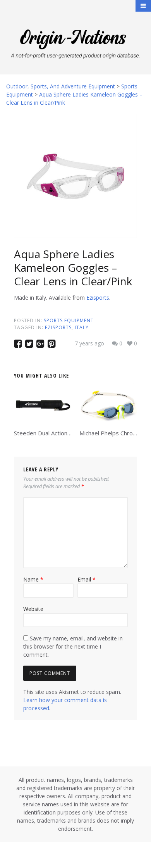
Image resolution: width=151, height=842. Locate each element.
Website (33, 609)
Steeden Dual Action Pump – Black (59, 433)
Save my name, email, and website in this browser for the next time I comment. (73, 646)
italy (82, 327)
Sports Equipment (69, 320)
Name (33, 579)
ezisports (58, 327)
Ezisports (97, 297)
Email (86, 579)
